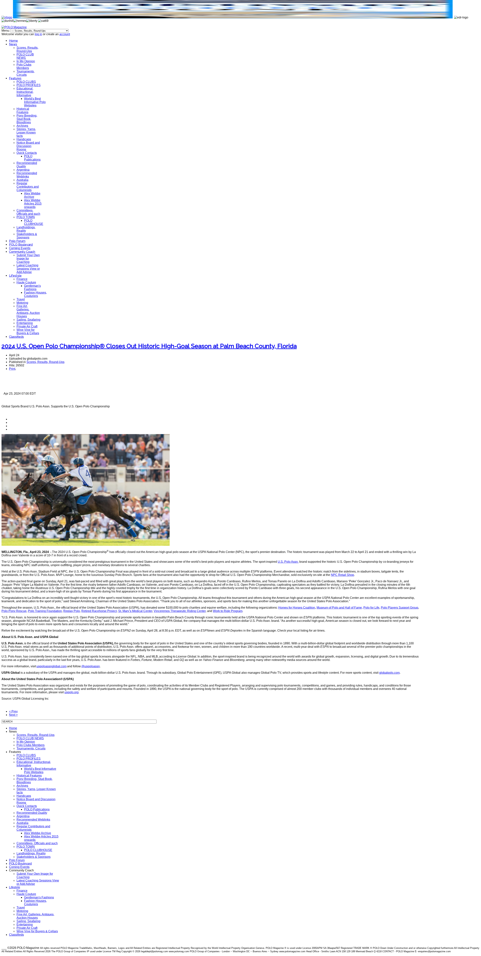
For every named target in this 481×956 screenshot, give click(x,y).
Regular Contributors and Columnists (28, 187)
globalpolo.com (389, 672)
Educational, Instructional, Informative (25, 92)
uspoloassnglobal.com (51, 666)
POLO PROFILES (29, 85)
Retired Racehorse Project (99, 611)
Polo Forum (17, 241)
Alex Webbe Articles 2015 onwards (33, 204)
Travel (21, 299)
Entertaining (25, 323)
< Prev (13, 711)
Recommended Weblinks (27, 175)
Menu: (6, 30)
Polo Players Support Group (399, 607)
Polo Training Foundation (45, 611)
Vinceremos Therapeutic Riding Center (180, 611)
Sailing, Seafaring (28, 319)
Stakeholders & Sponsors (27, 235)
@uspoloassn (90, 666)
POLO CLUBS (26, 81)
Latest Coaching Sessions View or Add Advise (28, 269)
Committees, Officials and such (28, 212)
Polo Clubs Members (24, 66)
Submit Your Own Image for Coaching (28, 258)
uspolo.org (71, 692)
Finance (22, 279)
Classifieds (16, 337)
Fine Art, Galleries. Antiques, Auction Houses (28, 311)
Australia (22, 179)
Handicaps (24, 139)
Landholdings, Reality (31, 853)
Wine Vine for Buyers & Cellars (28, 331)
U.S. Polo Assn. (288, 561)
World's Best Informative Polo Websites (35, 102)
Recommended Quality (32, 812)
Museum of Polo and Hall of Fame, (340, 607)
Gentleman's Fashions (32, 287)
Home (13, 41)
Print (12, 368)
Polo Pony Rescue (14, 611)
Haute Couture (26, 282)
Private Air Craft (27, 326)
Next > (13, 714)
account (64, 34)
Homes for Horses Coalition (296, 607)
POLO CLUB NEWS (25, 56)
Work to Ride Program (227, 611)
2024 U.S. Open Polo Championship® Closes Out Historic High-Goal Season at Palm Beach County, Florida (149, 345)
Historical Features (23, 110)
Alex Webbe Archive (32, 195)
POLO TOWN (26, 217)
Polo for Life (371, 607)
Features (15, 78)
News (13, 44)
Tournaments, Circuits (26, 73)
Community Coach (22, 252)
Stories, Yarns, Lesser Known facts (26, 132)
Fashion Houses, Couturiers (35, 294)
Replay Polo (71, 611)
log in (38, 34)
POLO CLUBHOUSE (33, 222)
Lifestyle (15, 275)
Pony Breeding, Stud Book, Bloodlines (27, 119)
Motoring (22, 302)
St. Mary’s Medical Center (135, 611)
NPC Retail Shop (342, 574)
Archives (22, 125)
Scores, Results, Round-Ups (27, 49)
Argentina (23, 169)
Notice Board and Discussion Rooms (28, 146)
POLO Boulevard (21, 244)
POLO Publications (32, 158)
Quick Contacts (27, 152)
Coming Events (19, 248)
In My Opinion (26, 61)
